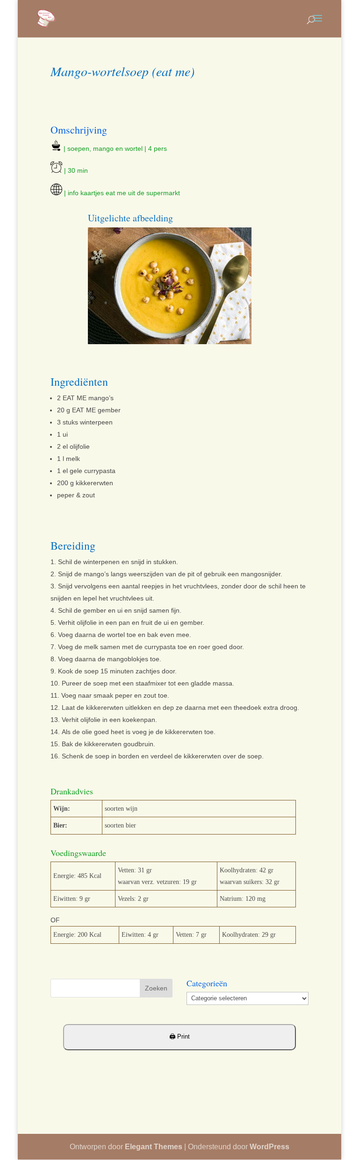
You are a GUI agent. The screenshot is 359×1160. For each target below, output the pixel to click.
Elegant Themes (153, 1147)
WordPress (269, 1147)
